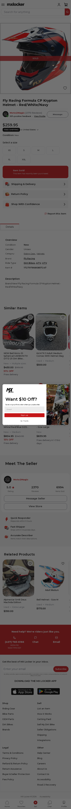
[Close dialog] (66, 387)
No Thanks (24, 421)
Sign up (24, 415)
